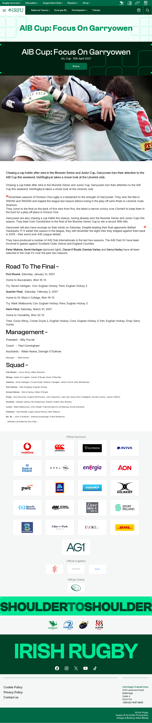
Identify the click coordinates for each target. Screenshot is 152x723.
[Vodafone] (27, 448)
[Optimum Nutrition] (59, 507)
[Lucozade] (92, 487)
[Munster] (138, 3)
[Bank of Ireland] (27, 468)
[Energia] (92, 468)
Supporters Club (52, 3)
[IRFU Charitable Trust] (76, 587)
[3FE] (54, 569)
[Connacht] (122, 3)
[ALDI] (59, 487)
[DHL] (124, 527)
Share (76, 66)
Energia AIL (60, 10)
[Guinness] (92, 448)
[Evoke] (92, 527)
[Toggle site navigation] (4, 10)
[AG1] (76, 547)
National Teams (39, 10)
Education (31, 3)
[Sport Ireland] (124, 507)
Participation (79, 10)
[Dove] (92, 507)
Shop (85, 3)
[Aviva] (124, 448)
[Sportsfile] (97, 569)
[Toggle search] (147, 10)
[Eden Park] (59, 527)
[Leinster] (130, 3)
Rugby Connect (10, 3)
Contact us (11, 697)
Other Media (142, 718)
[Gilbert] (124, 487)
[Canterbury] (59, 448)
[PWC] (27, 487)
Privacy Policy (13, 692)
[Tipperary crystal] (76, 569)
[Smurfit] (27, 507)
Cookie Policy (13, 687)
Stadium (71, 3)
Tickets (96, 10)
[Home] (15, 10)
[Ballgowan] (27, 527)
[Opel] (59, 468)
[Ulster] (146, 3)
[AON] (124, 468)
